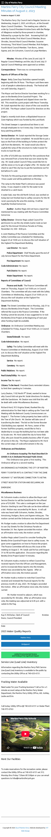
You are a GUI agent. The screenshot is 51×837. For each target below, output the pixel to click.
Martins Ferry (25, 638)
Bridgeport (25, 644)
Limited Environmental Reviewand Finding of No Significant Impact (25, 655)
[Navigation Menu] (2, 3)
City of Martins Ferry (22, 828)
